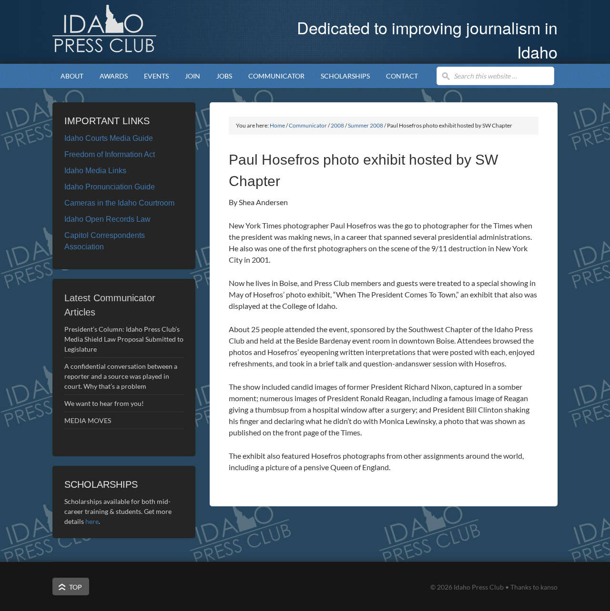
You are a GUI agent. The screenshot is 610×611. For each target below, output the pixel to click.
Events (152, 76)
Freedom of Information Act (109, 154)
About (67, 76)
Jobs (224, 76)
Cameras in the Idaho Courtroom (119, 203)
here (92, 521)
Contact (402, 76)
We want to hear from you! (104, 403)
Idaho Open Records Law (107, 219)
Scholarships (341, 76)
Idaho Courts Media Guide (108, 138)
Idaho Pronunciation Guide (109, 187)
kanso (549, 587)
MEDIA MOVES (88, 420)
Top (75, 587)
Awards (110, 76)
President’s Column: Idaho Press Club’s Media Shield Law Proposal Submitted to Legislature (123, 339)
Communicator (272, 76)
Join (192, 76)
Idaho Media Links (95, 171)
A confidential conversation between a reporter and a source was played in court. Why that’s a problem (120, 376)
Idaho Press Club (131, 28)
